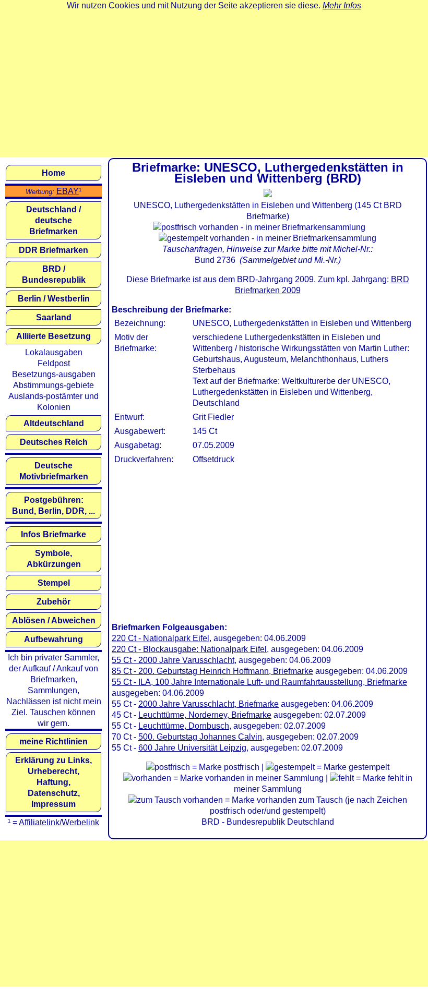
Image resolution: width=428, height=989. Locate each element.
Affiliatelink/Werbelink (59, 822)
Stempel (54, 582)
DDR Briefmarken (53, 250)
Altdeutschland (53, 423)
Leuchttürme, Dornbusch (183, 725)
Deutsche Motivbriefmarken (53, 471)
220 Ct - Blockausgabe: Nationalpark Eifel (189, 649)
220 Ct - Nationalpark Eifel (160, 638)
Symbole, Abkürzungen (54, 559)
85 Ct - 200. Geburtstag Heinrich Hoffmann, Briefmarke (212, 671)
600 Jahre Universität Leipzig (192, 747)
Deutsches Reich (54, 442)
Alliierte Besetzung (53, 336)
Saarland (54, 317)
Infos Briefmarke (53, 534)
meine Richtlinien (53, 741)
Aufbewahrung (53, 639)
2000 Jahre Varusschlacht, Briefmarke (208, 703)
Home (53, 172)
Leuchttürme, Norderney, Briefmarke (204, 714)
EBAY (67, 191)
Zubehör (53, 601)
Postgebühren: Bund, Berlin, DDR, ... (53, 505)
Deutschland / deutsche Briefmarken (53, 220)
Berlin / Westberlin (54, 298)
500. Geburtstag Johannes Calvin (200, 736)
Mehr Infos (342, 5)
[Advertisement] (214, 84)
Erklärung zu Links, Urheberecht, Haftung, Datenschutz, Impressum (53, 782)
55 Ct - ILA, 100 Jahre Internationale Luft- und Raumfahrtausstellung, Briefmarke (259, 682)
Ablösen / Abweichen (54, 620)
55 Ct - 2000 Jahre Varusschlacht (173, 660)
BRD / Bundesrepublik (54, 274)
